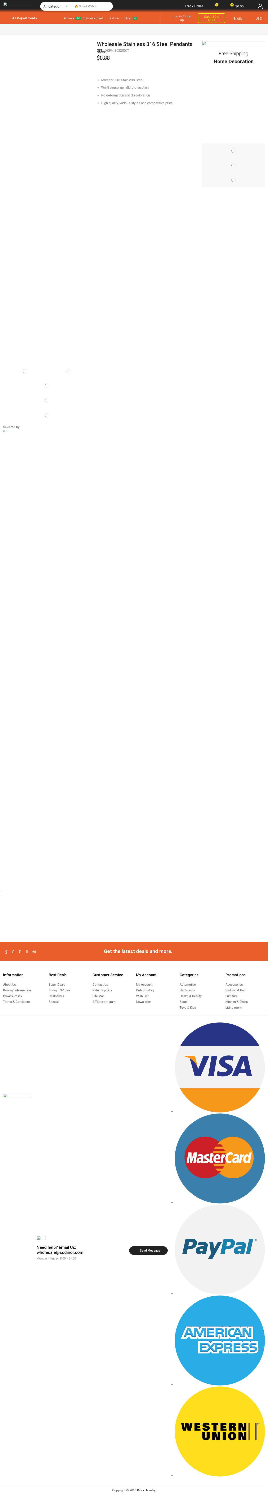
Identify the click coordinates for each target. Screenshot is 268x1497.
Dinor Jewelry (146, 1490)
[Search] (108, 6)
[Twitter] (13, 951)
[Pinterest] (27, 951)
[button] (191, 6)
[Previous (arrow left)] (0, 895)
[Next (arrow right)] (2, 895)
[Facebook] (6, 951)
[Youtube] (34, 951)
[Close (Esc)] (0, 891)
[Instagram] (20, 951)
